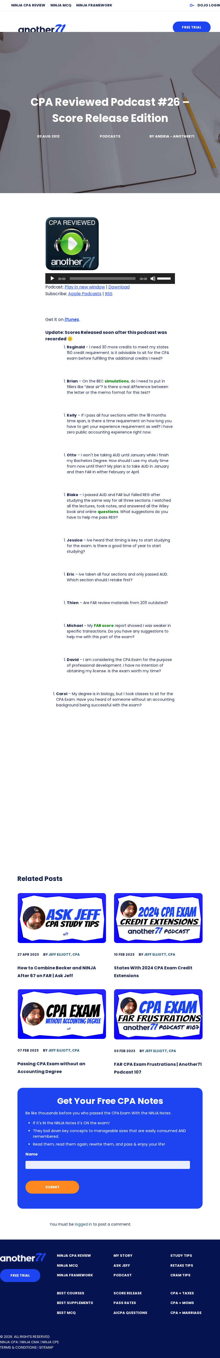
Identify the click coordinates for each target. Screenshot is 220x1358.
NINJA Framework (94, 5)
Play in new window (85, 287)
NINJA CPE (50, 1342)
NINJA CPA (9, 1342)
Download (119, 287)
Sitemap (46, 1347)
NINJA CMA (29, 1342)
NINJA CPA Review (28, 5)
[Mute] (153, 278)
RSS (108, 294)
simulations (117, 381)
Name (31, 1154)
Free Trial (191, 27)
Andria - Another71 (174, 136)
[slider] (164, 278)
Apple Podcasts (84, 294)
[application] (110, 278)
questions (108, 511)
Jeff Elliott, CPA (64, 954)
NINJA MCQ (60, 5)
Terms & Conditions (18, 1347)
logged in (83, 1224)
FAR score (104, 625)
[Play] (52, 278)
